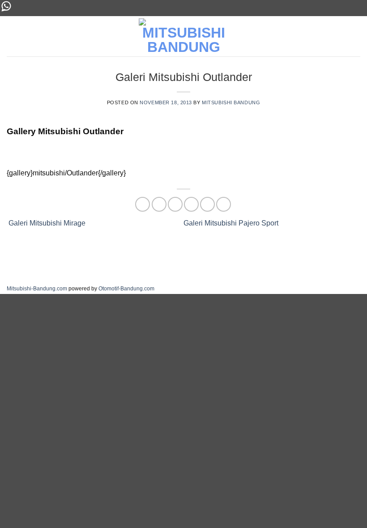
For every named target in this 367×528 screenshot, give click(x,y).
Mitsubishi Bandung (231, 102)
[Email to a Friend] (191, 204)
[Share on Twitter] (175, 204)
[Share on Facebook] (159, 204)
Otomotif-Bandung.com (126, 288)
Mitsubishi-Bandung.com (37, 288)
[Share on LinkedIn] (223, 204)
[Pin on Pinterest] (207, 204)
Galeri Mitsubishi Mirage (46, 223)
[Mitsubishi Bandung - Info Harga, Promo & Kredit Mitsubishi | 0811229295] (183, 36)
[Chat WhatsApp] (6, 10)
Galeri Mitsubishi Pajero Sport (232, 223)
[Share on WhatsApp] (142, 204)
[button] (355, 36)
